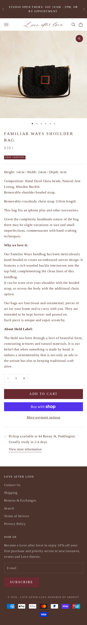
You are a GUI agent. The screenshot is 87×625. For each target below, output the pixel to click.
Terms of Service (16, 516)
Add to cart (43, 394)
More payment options (43, 417)
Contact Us (12, 485)
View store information (25, 449)
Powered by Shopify (63, 597)
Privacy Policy (15, 524)
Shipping (11, 493)
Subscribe (21, 582)
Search (9, 508)
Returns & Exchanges (20, 500)
